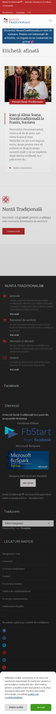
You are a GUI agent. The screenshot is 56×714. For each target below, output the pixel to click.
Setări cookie (16, 707)
